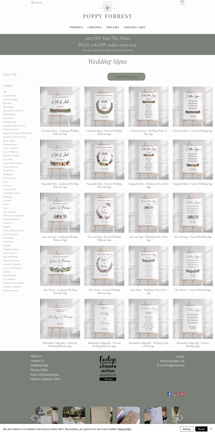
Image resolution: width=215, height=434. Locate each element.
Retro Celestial (10, 253)
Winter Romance (10, 290)
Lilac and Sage (9, 211)
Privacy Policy (39, 370)
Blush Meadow (9, 114)
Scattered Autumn (11, 260)
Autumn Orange (10, 99)
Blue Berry (7, 103)
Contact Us (37, 361)
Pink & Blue (8, 238)
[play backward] (32, 418)
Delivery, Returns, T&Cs (45, 379)
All (4, 92)
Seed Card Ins (39, 374)
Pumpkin (7, 245)
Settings (187, 429)
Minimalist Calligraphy (13, 215)
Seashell (6, 271)
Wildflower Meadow (12, 286)
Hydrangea (8, 197)
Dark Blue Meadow (11, 155)
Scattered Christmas (12, 264)
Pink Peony (8, 241)
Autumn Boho (9, 95)
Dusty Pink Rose (10, 166)
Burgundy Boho (10, 122)
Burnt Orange (9, 140)
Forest (6, 182)
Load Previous (126, 76)
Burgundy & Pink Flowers (14, 137)
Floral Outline (9, 178)
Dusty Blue (8, 159)
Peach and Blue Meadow (13, 230)
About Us (36, 356)
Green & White (10, 189)
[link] (182, 2)
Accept (201, 429)
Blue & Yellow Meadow (13, 110)
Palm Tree (7, 223)
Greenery (7, 185)
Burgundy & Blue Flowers (14, 125)
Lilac (5, 208)
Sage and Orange (10, 256)
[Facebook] (169, 394)
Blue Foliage (8, 107)
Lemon (6, 204)
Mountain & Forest (11, 219)
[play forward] (181, 418)
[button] (76, 27)
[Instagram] (176, 394)
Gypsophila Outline (11, 193)
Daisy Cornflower (11, 148)
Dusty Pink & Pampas (12, 163)
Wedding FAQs (39, 365)
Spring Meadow (10, 275)
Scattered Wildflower (12, 268)
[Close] (211, 428)
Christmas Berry (10, 144)
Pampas (6, 226)
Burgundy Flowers (11, 129)
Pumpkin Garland (11, 249)
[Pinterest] (182, 394)
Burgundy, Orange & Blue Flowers (18, 133)
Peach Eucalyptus (10, 234)
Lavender (7, 200)
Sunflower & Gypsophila (14, 283)
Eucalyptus (8, 174)
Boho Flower (8, 118)
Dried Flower (9, 170)
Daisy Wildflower (11, 151)
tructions (53, 374)
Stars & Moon (9, 279)
